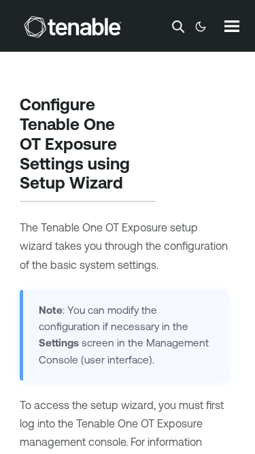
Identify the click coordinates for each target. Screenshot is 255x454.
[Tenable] (73, 26)
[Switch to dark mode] (200, 26)
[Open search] (178, 26)
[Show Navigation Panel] (232, 26)
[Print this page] (139, 184)
